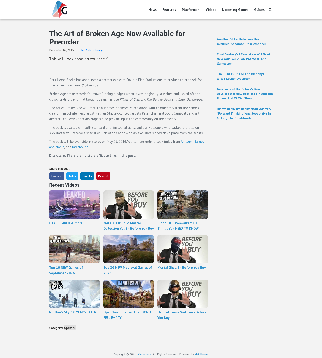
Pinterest (103, 176)
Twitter (72, 176)
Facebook (56, 176)
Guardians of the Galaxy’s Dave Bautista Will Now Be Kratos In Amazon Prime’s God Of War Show (245, 93)
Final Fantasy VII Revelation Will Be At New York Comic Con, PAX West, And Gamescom (244, 59)
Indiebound (80, 147)
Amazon (187, 141)
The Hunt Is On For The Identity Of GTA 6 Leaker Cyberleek (242, 76)
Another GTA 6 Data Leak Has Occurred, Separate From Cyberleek (241, 41)
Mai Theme (201, 354)
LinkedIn (87, 176)
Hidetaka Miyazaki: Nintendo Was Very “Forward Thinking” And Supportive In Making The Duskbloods (244, 113)
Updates (70, 328)
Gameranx (144, 354)
